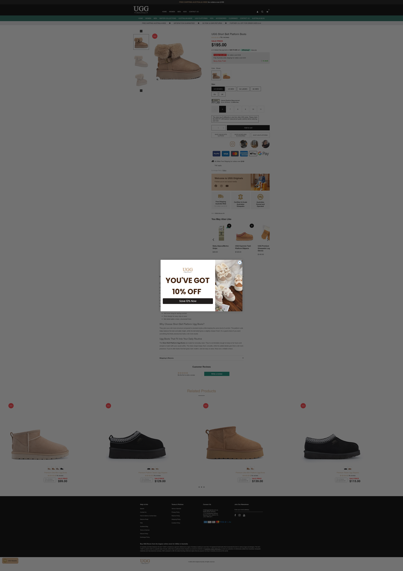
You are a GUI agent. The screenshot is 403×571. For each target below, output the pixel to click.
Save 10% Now (187, 301)
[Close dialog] (240, 262)
